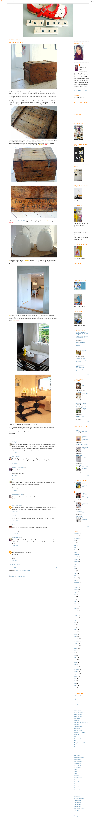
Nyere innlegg (12, 567)
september (76, 561)
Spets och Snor (77, 790)
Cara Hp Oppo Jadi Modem (85, 467)
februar (76, 550)
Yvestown (76, 810)
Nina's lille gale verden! (81, 407)
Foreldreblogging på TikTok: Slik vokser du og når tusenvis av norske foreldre (82, 337)
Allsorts (76, 700)
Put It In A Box (80, 416)
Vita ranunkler (77, 802)
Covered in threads (78, 712)
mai (75, 543)
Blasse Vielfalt (77, 710)
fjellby (77, 430)
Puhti (75, 779)
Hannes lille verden (80, 349)
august (75, 564)
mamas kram (79, 502)
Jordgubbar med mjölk (79, 743)
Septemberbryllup (85, 394)
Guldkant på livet (78, 726)
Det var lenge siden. (85, 384)
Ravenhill (76, 781)
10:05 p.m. (15, 511)
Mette (13, 524)
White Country (77, 806)
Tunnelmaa (77, 796)
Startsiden (33, 567)
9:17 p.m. (15, 463)
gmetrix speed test (80, 418)
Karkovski (76, 745)
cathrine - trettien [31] (17, 494)
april (75, 545)
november (76, 533)
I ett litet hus (77, 734)
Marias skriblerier (16, 537)
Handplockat (77, 728)
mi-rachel (78, 392)
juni (75, 540)
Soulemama (77, 788)
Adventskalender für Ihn (85, 447)
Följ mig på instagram (81, 403)
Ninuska (76, 769)
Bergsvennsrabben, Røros (81, 431)
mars (75, 547)
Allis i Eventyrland (16, 516)
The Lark (76, 792)
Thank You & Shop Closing (85, 518)
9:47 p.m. (15, 501)
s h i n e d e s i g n (16, 505)
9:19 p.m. (15, 475)
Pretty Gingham (78, 777)
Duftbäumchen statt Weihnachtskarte (85, 505)
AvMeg (77, 435)
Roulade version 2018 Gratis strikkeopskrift (85, 495)
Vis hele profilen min (80, 90)
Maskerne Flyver (78, 763)
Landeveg (78, 465)
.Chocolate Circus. (78, 695)
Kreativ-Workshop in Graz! (84, 485)
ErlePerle (76, 724)
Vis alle (88, 374)
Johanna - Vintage (78, 741)
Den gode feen (15, 456)
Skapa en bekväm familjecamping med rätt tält (81, 369)
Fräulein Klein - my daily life (82, 445)
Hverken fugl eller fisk (79, 732)
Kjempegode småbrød (84, 351)
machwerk (78, 482)
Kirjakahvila (77, 751)
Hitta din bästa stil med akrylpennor (81, 344)
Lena (13, 480)
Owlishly (76, 771)
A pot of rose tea (78, 697)
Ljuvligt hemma (78, 761)
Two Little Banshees (79, 798)
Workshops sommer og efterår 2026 (81, 360)
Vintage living (77, 800)
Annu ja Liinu (77, 708)
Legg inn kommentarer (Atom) (22, 570)
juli (75, 566)
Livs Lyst (78, 382)
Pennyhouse (77, 775)
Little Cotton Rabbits (79, 757)
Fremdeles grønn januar (84, 408)
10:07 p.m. (15, 520)
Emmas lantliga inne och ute (81, 722)
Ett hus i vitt (79, 402)
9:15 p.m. (15, 452)
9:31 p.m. (15, 490)
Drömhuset (76, 720)
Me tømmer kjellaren (16, 42)
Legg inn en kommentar (14, 564)
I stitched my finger (78, 736)
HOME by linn (79, 455)
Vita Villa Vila (77, 804)
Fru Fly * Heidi (16, 442)
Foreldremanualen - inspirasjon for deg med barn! (82, 334)
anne (13, 550)
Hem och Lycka (78, 730)
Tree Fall (76, 794)
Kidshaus (76, 749)
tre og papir (84, 457)
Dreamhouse (77, 718)
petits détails (79, 516)
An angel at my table (79, 704)
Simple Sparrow (78, 786)
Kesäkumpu (77, 747)
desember (76, 536)
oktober (76, 559)
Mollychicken (77, 765)
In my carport (77, 738)
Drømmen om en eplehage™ (80, 365)
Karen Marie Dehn (80, 358)
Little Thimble (77, 759)
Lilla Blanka (77, 755)
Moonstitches (77, 767)
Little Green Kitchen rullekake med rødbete (85, 438)
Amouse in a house (78, 702)
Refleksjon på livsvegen (18, 467)
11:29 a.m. (15, 546)
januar (75, 552)
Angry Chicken (77, 706)
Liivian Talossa (77, 753)
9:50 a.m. (15, 533)
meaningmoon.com (80, 342)
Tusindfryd (78, 492)
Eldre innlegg (54, 567)
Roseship (76, 783)
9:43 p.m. (15, 560)
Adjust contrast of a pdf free (82, 512)
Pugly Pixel (79, 511)
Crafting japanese (78, 714)
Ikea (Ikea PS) (21, 221)
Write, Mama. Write (79, 808)
